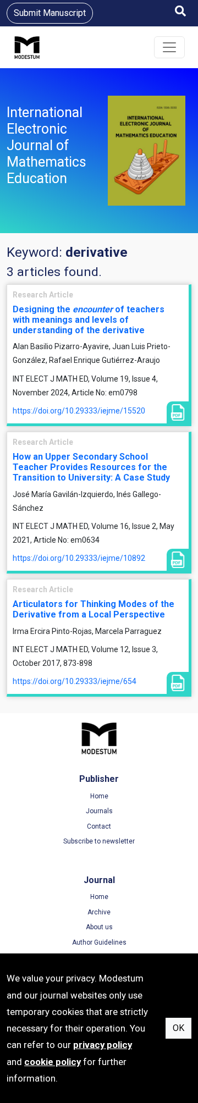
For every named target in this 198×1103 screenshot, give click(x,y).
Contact (99, 826)
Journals (99, 811)
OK (178, 1028)
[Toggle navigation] (169, 47)
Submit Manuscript (50, 13)
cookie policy (52, 1061)
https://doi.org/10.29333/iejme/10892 (79, 558)
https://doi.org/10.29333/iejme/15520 (79, 410)
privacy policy (102, 1044)
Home (99, 796)
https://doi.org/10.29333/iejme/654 (74, 681)
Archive (99, 912)
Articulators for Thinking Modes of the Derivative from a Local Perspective (93, 609)
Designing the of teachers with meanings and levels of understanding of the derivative (88, 319)
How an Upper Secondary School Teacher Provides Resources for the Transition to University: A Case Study (91, 467)
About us (99, 927)
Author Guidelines (99, 942)
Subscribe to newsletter (99, 841)
